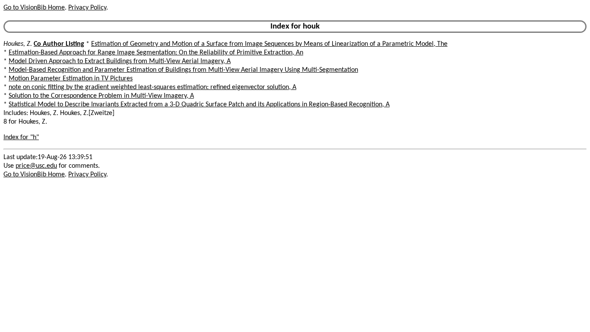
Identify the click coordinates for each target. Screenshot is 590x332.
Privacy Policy (87, 7)
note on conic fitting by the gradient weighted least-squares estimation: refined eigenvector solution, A (152, 87)
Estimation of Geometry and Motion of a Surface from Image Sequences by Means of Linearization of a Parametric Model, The (269, 44)
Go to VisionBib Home (34, 7)
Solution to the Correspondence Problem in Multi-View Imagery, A (101, 96)
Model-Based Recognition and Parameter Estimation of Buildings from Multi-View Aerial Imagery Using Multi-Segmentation (183, 70)
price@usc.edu (36, 166)
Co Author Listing (59, 44)
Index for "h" (21, 137)
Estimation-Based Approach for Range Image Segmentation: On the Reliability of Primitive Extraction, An (156, 52)
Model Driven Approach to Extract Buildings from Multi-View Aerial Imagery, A (120, 61)
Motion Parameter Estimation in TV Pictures (71, 78)
